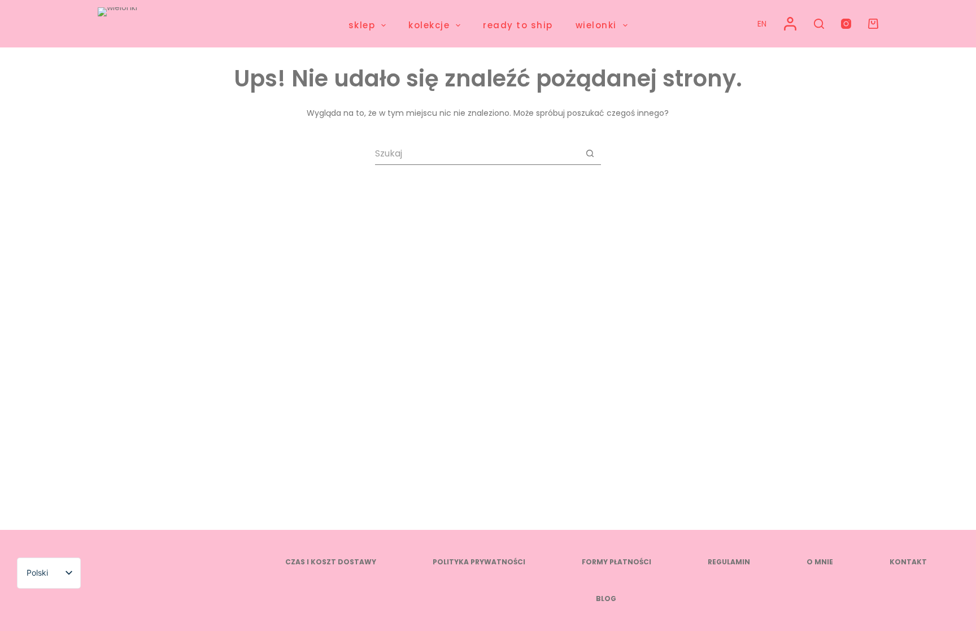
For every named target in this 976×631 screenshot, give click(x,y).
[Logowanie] (790, 24)
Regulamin (729, 562)
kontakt (908, 562)
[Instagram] (846, 24)
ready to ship (518, 25)
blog (606, 598)
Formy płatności (616, 562)
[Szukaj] (819, 24)
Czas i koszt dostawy (330, 562)
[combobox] (477, 153)
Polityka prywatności (479, 562)
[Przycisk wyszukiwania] (590, 153)
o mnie (820, 562)
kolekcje (429, 25)
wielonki (596, 25)
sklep (362, 25)
